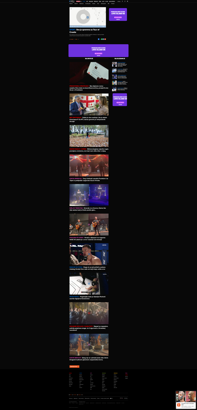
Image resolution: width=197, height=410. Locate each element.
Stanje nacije (71, 382)
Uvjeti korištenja (81, 398)
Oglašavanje (76, 398)
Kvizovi (115, 385)
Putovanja (103, 384)
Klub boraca (82, 3)
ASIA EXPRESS (112, 1)
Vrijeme (70, 385)
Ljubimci (103, 381)
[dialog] (186, 400)
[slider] (88, 25)
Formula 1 (112, 3)
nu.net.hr (122, 402)
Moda (103, 382)
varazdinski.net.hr (98, 402)
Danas (70, 373)
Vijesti (70, 374)
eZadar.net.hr (118, 402)
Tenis (98, 3)
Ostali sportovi (103, 3)
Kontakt (98, 398)
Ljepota (103, 379)
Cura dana (115, 376)
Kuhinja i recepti (104, 378)
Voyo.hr (77, 402)
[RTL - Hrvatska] (121, 398)
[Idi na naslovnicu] (72, 2)
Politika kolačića (87, 398)
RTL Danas (70, 379)
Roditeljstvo (103, 385)
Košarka (93, 3)
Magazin (91, 1)
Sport (84, 1)
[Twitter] (100, 39)
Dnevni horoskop (116, 378)
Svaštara (115, 384)
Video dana (115, 387)
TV (90, 381)
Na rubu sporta (88, 3)
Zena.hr (73, 402)
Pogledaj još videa (73, 366)
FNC (108, 3)
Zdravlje (103, 387)
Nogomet (71, 3)
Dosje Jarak (70, 384)
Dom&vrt (103, 376)
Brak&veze (103, 374)
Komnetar (115, 379)
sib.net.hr (87, 402)
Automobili (103, 390)
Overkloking (115, 381)
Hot (87, 1)
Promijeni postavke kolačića (105, 398)
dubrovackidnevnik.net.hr (111, 402)
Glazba (91, 378)
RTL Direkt (70, 381)
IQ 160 (106, 1)
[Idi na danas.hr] (79, 1)
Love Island (91, 382)
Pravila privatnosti (93, 398)
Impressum (71, 398)
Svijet (70, 376)
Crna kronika (70, 378)
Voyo (91, 389)
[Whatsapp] (102, 39)
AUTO (103, 1)
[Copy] (105, 39)
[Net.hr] (126, 398)
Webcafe (96, 1)
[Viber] (103, 39)
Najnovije (126, 376)
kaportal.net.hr (92, 402)
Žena (100, 1)
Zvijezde (91, 374)
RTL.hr (70, 402)
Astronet (115, 374)
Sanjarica (126, 378)
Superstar (91, 384)
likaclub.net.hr (81, 404)
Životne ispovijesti (104, 389)
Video (126, 375)
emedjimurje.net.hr (82, 402)
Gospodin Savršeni (92, 385)
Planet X (115, 382)
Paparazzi (91, 379)
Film (90, 376)
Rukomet (76, 3)
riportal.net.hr (104, 402)
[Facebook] (98, 39)
